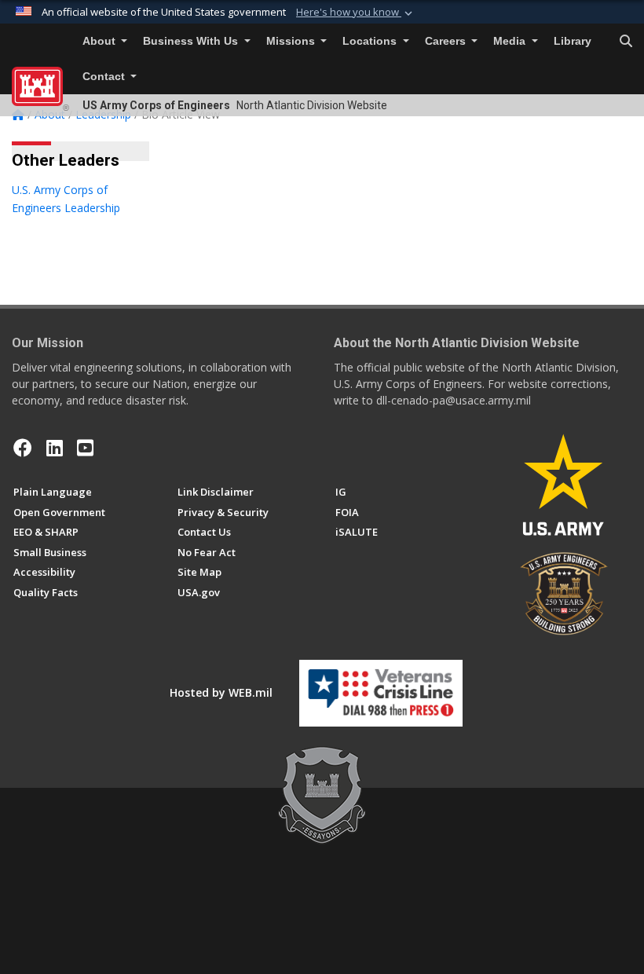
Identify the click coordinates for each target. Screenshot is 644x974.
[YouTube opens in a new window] (85, 448)
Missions (292, 41)
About (100, 41)
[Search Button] (626, 42)
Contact (105, 76)
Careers (447, 41)
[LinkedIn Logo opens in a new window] (54, 448)
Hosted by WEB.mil (221, 692)
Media (511, 41)
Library (572, 41)
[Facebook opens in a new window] (22, 448)
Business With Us (192, 41)
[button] (355, 12)
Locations (371, 41)
